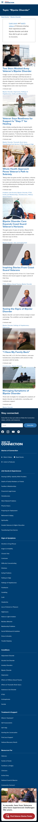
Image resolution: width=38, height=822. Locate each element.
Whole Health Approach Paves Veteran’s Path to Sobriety (16, 171)
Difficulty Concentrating (8, 563)
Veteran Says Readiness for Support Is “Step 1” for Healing (18, 121)
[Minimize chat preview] (35, 790)
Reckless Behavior (6, 621)
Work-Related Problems (8, 501)
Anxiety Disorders (6, 665)
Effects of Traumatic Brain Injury (11, 685)
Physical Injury (5, 506)
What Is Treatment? (7, 718)
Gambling (4, 592)
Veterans (4, 756)
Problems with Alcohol (10, 193)
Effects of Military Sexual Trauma (11, 680)
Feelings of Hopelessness (21, 325)
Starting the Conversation (9, 732)
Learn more (13, 23)
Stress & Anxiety (6, 636)
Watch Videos (7, 457)
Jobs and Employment (20, 243)
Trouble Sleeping (6, 641)
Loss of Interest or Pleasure (9, 607)
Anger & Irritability (7, 549)
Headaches (4, 602)
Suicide (3, 704)
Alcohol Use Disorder (8, 660)
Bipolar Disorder (16, 17)
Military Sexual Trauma (14, 284)
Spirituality (4, 520)
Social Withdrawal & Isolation (10, 631)
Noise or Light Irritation (8, 617)
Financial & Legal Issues (8, 491)
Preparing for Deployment (9, 511)
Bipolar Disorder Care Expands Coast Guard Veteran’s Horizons (14, 223)
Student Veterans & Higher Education (12, 525)
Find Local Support (7, 737)
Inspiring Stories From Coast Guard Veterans (18, 269)
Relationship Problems (8, 626)
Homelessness (23, 195)
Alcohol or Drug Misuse (8, 544)
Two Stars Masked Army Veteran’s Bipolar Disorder (17, 70)
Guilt (2, 597)
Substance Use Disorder (8, 690)
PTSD (21, 144)
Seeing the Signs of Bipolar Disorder (17, 310)
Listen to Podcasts (9, 462)
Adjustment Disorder (7, 656)
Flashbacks (4, 587)
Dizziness (4, 568)
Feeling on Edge (29, 144)
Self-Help (4, 728)
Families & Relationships (8, 486)
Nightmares (4, 612)
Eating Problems (6, 573)
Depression (16, 92)
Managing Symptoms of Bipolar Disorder (16, 392)
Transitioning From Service (11, 144)
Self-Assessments (6, 723)
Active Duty (5, 775)
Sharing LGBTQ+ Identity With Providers (14, 477)
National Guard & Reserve (9, 780)
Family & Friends (6, 761)
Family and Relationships (19, 94)
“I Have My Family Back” (16, 352)
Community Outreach (8, 785)
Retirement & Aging (7, 515)
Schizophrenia (5, 699)
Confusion (4, 558)
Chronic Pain (5, 553)
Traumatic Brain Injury (20, 142)
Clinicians (4, 770)
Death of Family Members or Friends (12, 481)
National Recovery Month (9, 742)
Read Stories (5, 17)
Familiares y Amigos (7, 766)
